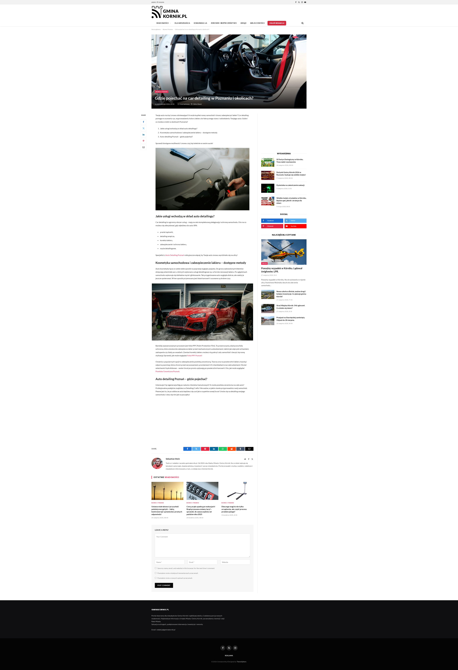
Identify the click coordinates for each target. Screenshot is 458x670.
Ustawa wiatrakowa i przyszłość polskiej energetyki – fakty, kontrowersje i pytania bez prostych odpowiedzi (166, 510)
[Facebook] (143, 122)
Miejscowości (257, 23)
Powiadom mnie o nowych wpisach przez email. (175, 578)
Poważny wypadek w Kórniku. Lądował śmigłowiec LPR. (281, 270)
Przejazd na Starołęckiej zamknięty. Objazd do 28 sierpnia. (290, 318)
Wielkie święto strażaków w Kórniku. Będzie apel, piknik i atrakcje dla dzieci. (291, 200)
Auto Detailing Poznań (174, 255)
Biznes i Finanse (168, 29)
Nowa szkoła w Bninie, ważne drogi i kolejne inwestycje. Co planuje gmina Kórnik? (291, 294)
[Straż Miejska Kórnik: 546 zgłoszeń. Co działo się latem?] (267, 308)
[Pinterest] (143, 141)
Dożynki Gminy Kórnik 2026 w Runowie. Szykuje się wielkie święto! (291, 173)
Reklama (229, 656)
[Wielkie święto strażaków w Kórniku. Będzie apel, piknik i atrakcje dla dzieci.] (267, 201)
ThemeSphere (241, 662)
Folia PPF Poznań (194, 355)
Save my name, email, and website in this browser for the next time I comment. (186, 568)
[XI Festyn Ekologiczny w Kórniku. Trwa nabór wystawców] (267, 162)
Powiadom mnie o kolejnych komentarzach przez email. (177, 573)
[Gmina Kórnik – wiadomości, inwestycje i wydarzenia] (169, 12)
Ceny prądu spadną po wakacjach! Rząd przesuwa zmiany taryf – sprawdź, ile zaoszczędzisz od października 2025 (201, 510)
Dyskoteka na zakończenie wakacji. (290, 185)
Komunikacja (200, 23)
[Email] (143, 147)
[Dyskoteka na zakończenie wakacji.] (267, 188)
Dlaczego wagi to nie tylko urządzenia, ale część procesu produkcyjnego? (234, 509)
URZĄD (243, 23)
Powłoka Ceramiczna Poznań (167, 371)
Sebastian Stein (173, 459)
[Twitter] (143, 128)
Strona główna (156, 29)
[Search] (302, 23)
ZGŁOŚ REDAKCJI (276, 23)
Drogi (264, 263)
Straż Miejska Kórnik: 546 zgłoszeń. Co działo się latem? (290, 306)
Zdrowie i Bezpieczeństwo (224, 23)
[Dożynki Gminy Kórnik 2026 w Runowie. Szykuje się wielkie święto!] (267, 175)
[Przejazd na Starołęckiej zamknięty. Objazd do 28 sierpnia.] (267, 320)
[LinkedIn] (143, 134)
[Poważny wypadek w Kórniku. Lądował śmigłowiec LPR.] (284, 252)
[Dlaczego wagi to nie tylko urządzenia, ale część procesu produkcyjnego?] (237, 491)
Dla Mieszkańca (182, 23)
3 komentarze (185, 104)
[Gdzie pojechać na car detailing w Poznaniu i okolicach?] (229, 71)
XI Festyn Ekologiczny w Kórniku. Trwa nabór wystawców (289, 160)
